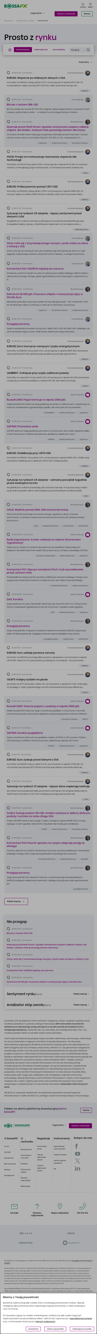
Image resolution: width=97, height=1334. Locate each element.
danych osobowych (45, 1321)
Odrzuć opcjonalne (55, 1329)
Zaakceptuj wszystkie (82, 1329)
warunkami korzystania (81, 1318)
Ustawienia (33, 1329)
